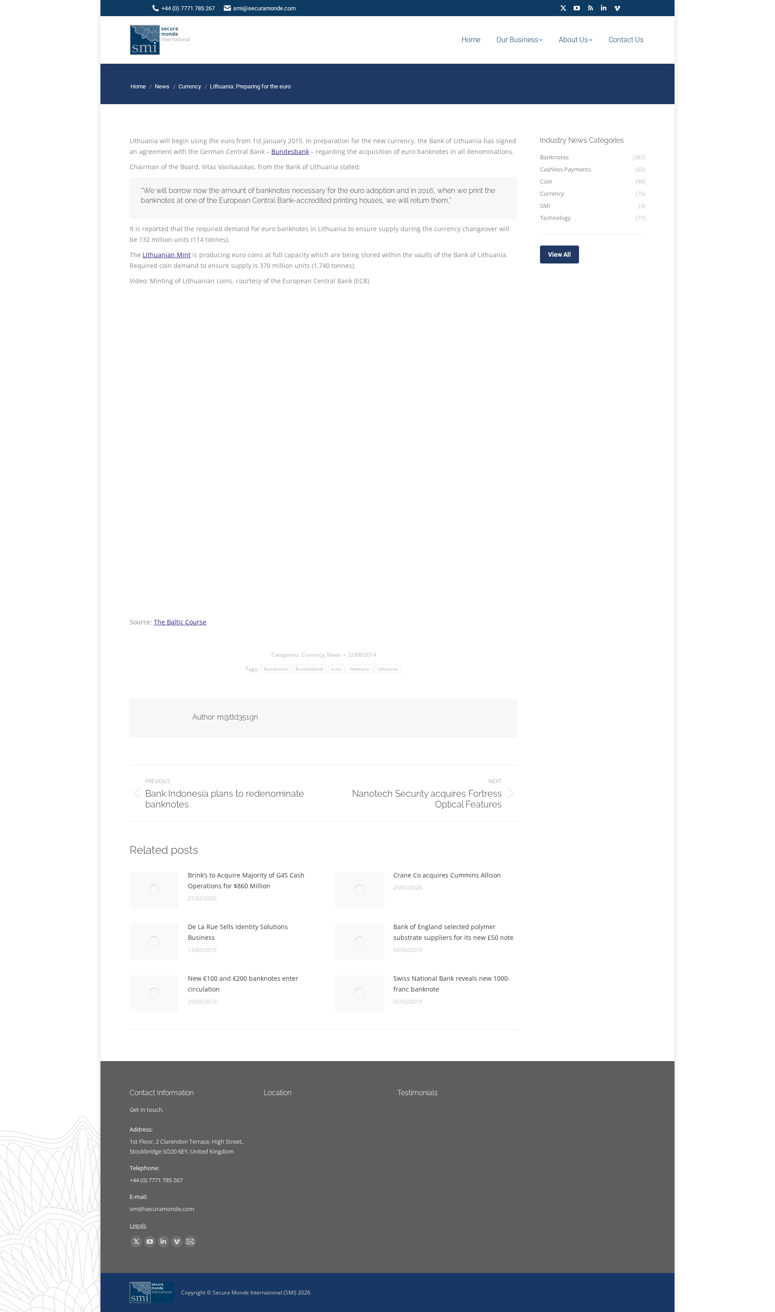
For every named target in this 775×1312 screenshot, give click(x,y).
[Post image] (154, 890)
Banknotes (276, 669)
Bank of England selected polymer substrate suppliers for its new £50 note (453, 932)
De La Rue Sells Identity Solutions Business (238, 932)
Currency (312, 654)
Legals (138, 1225)
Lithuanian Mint (167, 254)
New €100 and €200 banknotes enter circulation (243, 983)
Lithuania (388, 669)
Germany (360, 669)
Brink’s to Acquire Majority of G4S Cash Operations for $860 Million (246, 880)
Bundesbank (290, 151)
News (334, 654)
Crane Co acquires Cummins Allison (447, 875)
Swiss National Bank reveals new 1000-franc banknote (451, 983)
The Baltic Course (180, 622)
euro (336, 669)
